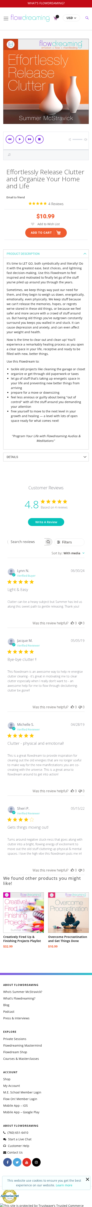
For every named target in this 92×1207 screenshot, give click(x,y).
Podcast (8, 1012)
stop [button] (39, 139)
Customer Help (18, 1146)
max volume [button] (86, 139)
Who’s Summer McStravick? (22, 992)
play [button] (19, 139)
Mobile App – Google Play (21, 1112)
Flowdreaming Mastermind (22, 1045)
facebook (7, 1162)
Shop (6, 1079)
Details (12, 457)
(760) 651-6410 (17, 1133)
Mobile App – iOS (15, 1105)
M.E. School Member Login (22, 1092)
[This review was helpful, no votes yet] (72, 623)
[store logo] (30, 16)
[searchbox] (26, 541)
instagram (36, 1162)
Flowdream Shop (15, 1052)
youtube (26, 1162)
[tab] (46, 253)
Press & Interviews (16, 1018)
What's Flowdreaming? (19, 998)
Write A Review (46, 522)
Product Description (23, 253)
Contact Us (15, 1152)
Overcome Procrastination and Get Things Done (67, 939)
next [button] (29, 139)
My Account (11, 1086)
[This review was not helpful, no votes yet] (80, 623)
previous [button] (10, 139)
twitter (17, 1162)
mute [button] (70, 139)
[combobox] (68, 553)
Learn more (64, 1185)
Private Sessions (14, 1039)
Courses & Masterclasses (21, 1059)
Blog (6, 1005)
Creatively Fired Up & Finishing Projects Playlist (22, 939)
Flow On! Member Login (20, 1099)
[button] (71, 17)
